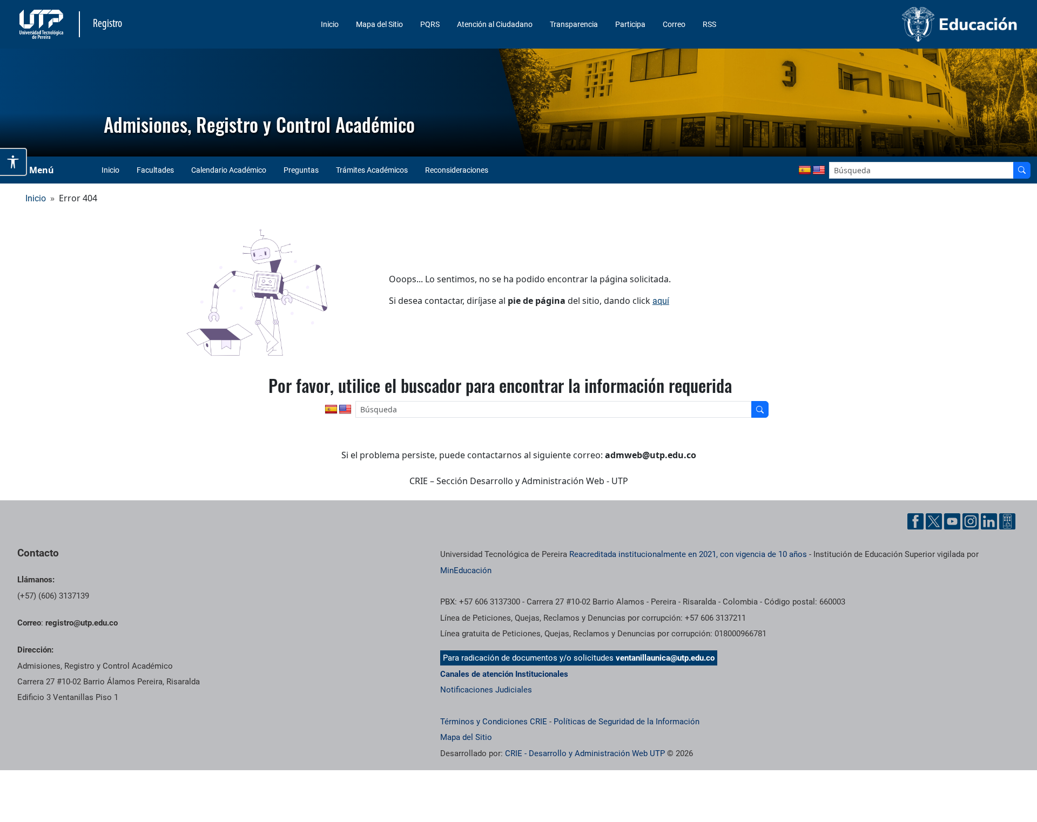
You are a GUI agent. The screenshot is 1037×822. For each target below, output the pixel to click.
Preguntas (301, 170)
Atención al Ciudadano (495, 24)
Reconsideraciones (456, 170)
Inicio (330, 24)
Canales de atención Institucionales (504, 674)
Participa (630, 24)
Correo (674, 24)
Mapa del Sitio (379, 24)
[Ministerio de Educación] (902, 24)
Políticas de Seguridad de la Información (626, 721)
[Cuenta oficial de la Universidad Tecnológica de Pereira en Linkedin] (989, 521)
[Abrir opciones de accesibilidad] (13, 162)
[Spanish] (804, 170)
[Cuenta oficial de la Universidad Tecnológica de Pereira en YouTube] (952, 521)
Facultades (155, 170)
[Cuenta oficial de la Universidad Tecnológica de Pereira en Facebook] (915, 521)
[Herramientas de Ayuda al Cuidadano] (1007, 521)
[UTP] (42, 24)
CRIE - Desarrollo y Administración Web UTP (585, 753)
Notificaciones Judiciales (486, 690)
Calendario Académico (228, 170)
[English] (818, 170)
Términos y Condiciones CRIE (493, 721)
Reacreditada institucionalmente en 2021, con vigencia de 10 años (688, 554)
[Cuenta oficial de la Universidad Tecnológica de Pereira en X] (934, 521)
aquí (660, 301)
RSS (709, 24)
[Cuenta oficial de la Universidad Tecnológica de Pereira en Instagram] (970, 521)
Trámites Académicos (372, 170)
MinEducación (465, 570)
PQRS (430, 24)
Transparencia (574, 24)
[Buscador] (1022, 170)
